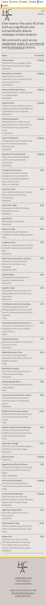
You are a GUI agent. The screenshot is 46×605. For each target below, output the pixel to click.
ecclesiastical (16, 47)
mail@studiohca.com (23, 578)
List (42, 11)
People (33, 2)
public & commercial (30, 44)
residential (9, 44)
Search (5, 2)
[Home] (7, 15)
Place (41, 2)
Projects (24, 2)
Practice (14, 2)
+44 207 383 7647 (23, 581)
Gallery (5, 5)
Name (4, 55)
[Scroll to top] (23, 567)
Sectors (41, 14)
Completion (39, 55)
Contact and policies (23, 584)
